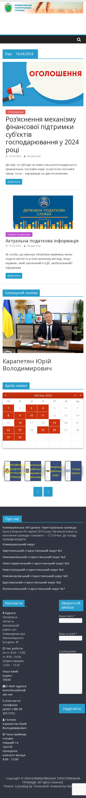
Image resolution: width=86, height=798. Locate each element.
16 (20, 423)
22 (8, 430)
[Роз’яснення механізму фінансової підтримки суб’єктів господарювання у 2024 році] (43, 64)
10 (31, 415)
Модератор (34, 156)
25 (42, 430)
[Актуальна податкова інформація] (43, 198)
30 (20, 437)
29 (8, 437)
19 (54, 423)
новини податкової (19, 234)
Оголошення (15, 112)
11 (42, 415)
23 (20, 430)
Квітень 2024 (43, 395)
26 (54, 430)
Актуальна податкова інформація (42, 241)
